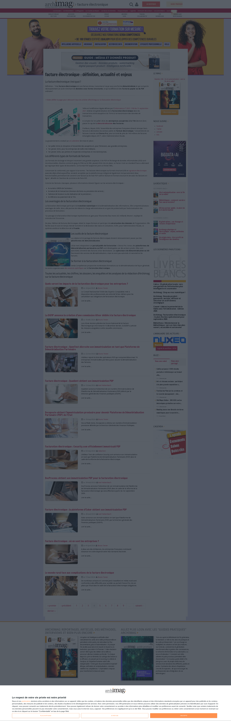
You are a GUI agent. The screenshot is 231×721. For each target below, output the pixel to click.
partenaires (26, 701)
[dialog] (115, 703)
